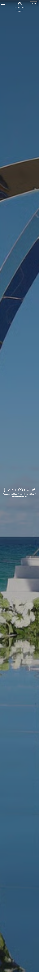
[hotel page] (19, 3)
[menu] (3, 4)
